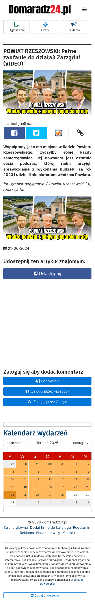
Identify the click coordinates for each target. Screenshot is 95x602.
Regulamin (81, 527)
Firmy (45, 30)
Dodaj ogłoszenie (46, 595)
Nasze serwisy (48, 532)
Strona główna (16, 527)
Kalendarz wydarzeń (35, 433)
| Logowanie (49, 381)
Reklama (74, 30)
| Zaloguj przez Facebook (49, 391)
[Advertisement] (47, 318)
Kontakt (68, 532)
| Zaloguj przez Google (49, 402)
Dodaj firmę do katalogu (50, 527)
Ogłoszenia (17, 30)
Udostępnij (49, 273)
